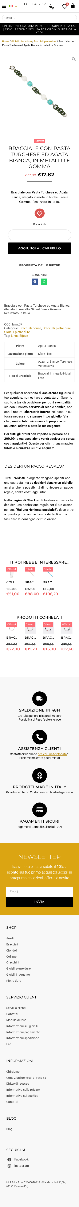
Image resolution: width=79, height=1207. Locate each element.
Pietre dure (13, 980)
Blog (9, 1129)
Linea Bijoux (19, 336)
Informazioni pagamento (23, 1032)
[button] (35, 282)
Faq (9, 1044)
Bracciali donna (30, 328)
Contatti (11, 1014)
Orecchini (12, 962)
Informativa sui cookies (22, 1095)
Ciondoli (11, 950)
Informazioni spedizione (22, 1038)
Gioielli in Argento (18, 974)
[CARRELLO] (72, 5)
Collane (11, 956)
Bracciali (12, 944)
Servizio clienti (16, 1008)
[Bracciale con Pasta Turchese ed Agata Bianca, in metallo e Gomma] (39, 93)
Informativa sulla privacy (23, 1089)
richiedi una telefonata (52, 754)
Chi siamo (13, 1071)
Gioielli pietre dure (21, 41)
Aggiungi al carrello (39, 248)
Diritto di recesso (17, 1083)
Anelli (10, 938)
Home (5, 41)
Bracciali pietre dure (45, 41)
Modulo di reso (16, 1020)
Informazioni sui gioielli (22, 1026)
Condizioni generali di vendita (26, 1077)
